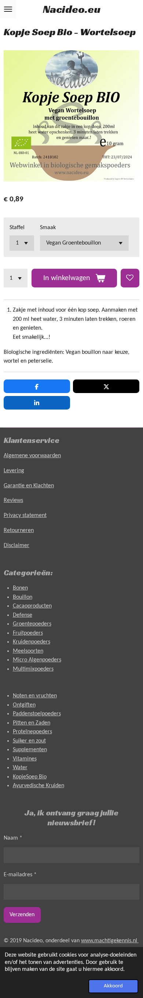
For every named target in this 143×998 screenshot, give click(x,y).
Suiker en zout (29, 741)
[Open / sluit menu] (8, 9)
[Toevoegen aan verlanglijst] (130, 278)
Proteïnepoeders (32, 732)
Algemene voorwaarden (32, 456)
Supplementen (30, 750)
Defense (22, 615)
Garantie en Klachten (29, 486)
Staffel (17, 228)
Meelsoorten (28, 651)
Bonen (20, 588)
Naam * (13, 838)
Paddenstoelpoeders (37, 714)
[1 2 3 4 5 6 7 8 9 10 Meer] (15, 278)
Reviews (13, 500)
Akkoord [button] (113, 986)
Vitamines (25, 759)
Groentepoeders (32, 624)
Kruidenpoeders (31, 642)
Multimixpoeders (33, 669)
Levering (14, 471)
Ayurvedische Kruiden (38, 786)
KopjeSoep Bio (30, 777)
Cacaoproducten (32, 606)
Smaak (48, 228)
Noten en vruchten (35, 696)
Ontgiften (24, 705)
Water (20, 768)
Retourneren (19, 530)
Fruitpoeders (28, 633)
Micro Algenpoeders (37, 660)
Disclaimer (16, 545)
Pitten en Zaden (31, 723)
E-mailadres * (20, 875)
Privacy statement (25, 515)
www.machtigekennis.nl (110, 941)
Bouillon (22, 597)
